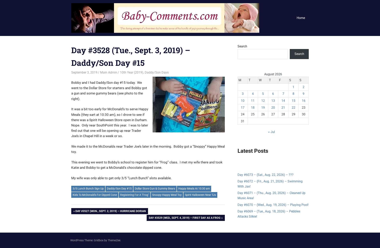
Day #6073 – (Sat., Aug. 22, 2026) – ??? (266, 175)
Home (301, 18)
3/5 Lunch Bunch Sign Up (88, 188)
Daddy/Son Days (157, 72)
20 (273, 107)
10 (242, 101)
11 (253, 101)
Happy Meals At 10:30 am (194, 188)
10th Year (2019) (131, 72)
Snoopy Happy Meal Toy (167, 194)
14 (283, 101)
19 (263, 107)
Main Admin (108, 72)
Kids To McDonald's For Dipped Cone (95, 194)
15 (293, 101)
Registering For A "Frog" (134, 194)
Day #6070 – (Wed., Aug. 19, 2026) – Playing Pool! (273, 205)
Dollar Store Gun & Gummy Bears (155, 188)
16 (303, 101)
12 (263, 101)
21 (283, 107)
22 (293, 107)
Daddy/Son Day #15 (119, 188)
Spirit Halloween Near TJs (200, 194)
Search (242, 46)
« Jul (271, 132)
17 (242, 107)
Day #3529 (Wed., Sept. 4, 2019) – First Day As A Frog (184, 218)
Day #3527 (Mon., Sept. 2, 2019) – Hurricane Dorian (110, 211)
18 (253, 107)
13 (273, 101)
